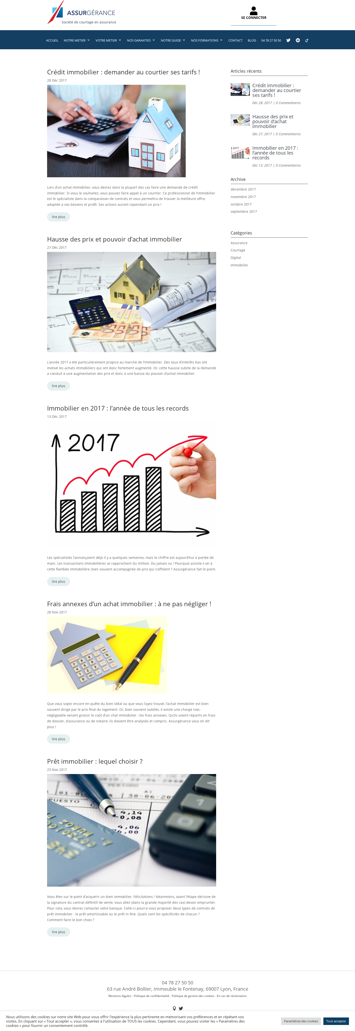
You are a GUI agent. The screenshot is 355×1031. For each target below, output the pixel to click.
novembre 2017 (243, 196)
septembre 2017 (244, 211)
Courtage (238, 250)
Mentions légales (119, 996)
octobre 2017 (241, 204)
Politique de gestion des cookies (193, 996)
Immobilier (239, 265)
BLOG (252, 40)
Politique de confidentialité (151, 996)
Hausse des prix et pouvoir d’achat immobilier (114, 239)
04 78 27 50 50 (271, 40)
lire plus (58, 216)
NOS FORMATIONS (204, 40)
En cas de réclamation (232, 996)
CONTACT (235, 40)
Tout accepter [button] (336, 1021)
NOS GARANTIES (139, 40)
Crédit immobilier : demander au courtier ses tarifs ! (123, 72)
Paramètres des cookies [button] (301, 1021)
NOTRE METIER (74, 40)
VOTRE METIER (106, 40)
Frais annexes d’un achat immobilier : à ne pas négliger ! (129, 603)
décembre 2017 (243, 189)
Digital (236, 257)
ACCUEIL (52, 40)
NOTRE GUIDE (171, 40)
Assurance (239, 243)
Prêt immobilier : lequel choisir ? (94, 761)
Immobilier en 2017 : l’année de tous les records (118, 408)
